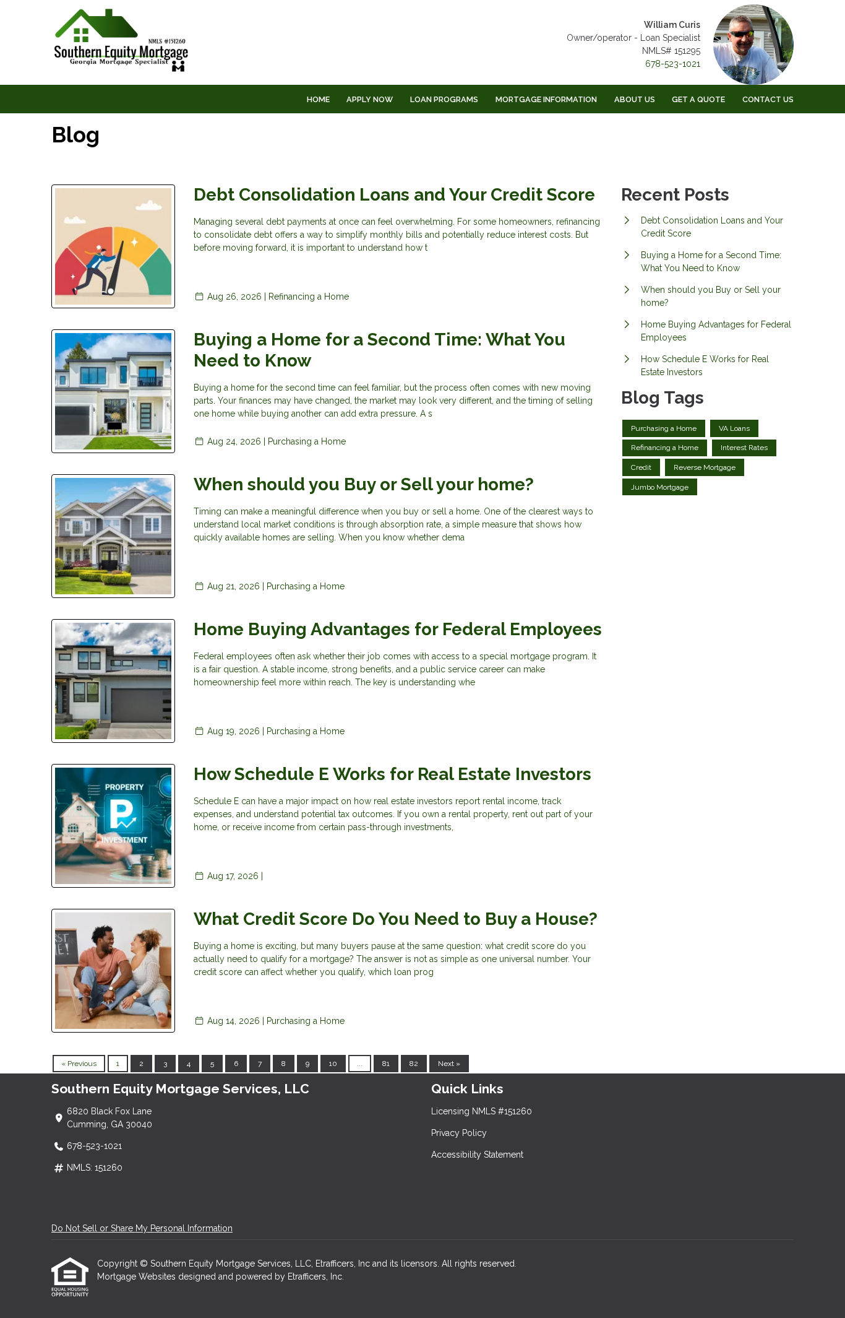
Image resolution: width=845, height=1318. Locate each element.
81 (386, 1063)
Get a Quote (698, 99)
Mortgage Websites (137, 1276)
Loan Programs (444, 99)
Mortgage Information (546, 99)
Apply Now (369, 99)
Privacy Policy (459, 1133)
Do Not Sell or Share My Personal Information (142, 1228)
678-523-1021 (672, 64)
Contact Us (768, 99)
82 (414, 1063)
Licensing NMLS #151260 (481, 1111)
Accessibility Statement (477, 1155)
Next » (449, 1063)
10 (333, 1063)
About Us (634, 99)
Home (318, 99)
